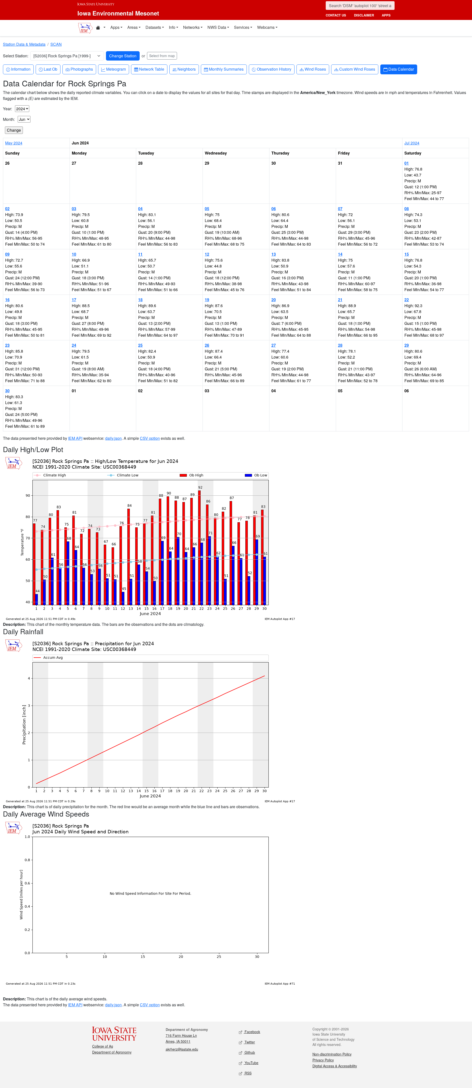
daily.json (113, 438)
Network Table (151, 69)
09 (7, 254)
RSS (247, 1073)
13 (273, 254)
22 (406, 299)
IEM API (75, 438)
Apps (114, 27)
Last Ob (50, 69)
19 (207, 299)
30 (7, 391)
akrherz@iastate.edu (182, 1049)
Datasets (153, 27)
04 (140, 208)
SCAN (56, 44)
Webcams (266, 27)
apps (386, 15)
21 (340, 299)
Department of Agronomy (112, 1052)
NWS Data (216, 27)
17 (74, 299)
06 (273, 208)
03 (74, 208)
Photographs (81, 69)
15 (406, 254)
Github (249, 1052)
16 (7, 299)
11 (140, 254)
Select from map (162, 55)
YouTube (251, 1062)
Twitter (249, 1042)
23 (7, 345)
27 (273, 345)
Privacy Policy (323, 1059)
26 (207, 345)
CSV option (150, 438)
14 (340, 254)
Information (20, 69)
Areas (132, 27)
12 (207, 254)
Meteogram (116, 69)
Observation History (274, 69)
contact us (336, 15)
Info (172, 27)
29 (406, 345)
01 (406, 163)
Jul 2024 (411, 143)
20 (273, 299)
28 (340, 345)
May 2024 (13, 143)
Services (241, 27)
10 (74, 254)
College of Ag (102, 1046)
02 (7, 208)
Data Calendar (401, 69)
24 (74, 345)
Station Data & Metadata (24, 44)
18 (140, 299)
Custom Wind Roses (357, 69)
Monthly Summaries (226, 69)
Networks (191, 27)
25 (140, 345)
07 (340, 208)
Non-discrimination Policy (332, 1054)
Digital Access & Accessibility (334, 1065)
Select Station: (15, 56)
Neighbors (186, 69)
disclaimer (364, 15)
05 (207, 208)
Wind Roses (315, 69)
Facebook (252, 1031)
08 (406, 208)
